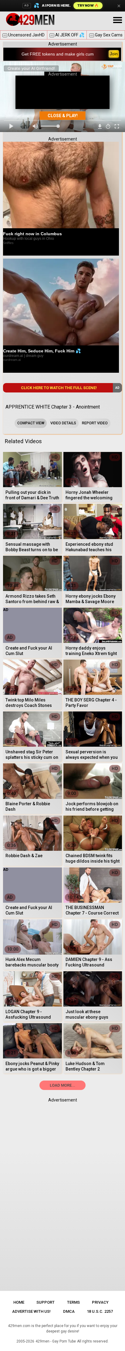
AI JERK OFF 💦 (67, 34)
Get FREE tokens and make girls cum (58, 54)
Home (18, 1302)
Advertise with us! (31, 1311)
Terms (73, 1302)
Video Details (63, 423)
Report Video (95, 423)
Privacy (100, 1302)
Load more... (62, 1085)
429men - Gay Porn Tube (55, 1341)
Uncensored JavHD (24, 34)
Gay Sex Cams (106, 34)
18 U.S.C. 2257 (100, 1311)
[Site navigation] (117, 20)
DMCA (69, 1311)
